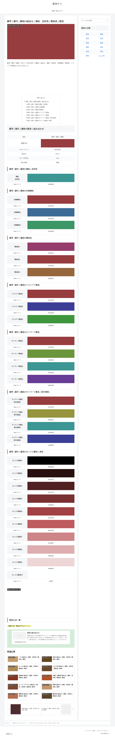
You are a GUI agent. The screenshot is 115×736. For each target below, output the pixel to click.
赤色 (101, 38)
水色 (101, 51)
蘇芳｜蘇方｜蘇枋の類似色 (35, 109)
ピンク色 (102, 56)
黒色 (87, 34)
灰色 (87, 51)
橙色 (87, 56)
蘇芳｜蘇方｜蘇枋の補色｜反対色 (37, 104)
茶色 (87, 43)
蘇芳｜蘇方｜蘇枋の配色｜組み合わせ (37, 101)
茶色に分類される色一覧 (14, 589)
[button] (106, 20)
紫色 (87, 47)
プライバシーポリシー (103, 730)
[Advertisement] (41, 81)
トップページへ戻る (90, 730)
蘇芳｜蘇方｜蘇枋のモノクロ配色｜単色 (39, 120)
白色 (101, 47)
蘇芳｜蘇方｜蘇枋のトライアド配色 (38, 112)
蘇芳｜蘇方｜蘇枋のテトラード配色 (38, 115)
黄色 (101, 34)
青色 (87, 38)
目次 (38, 98)
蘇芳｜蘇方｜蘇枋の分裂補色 (36, 107)
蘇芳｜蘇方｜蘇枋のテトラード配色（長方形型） (42, 118)
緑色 (101, 43)
